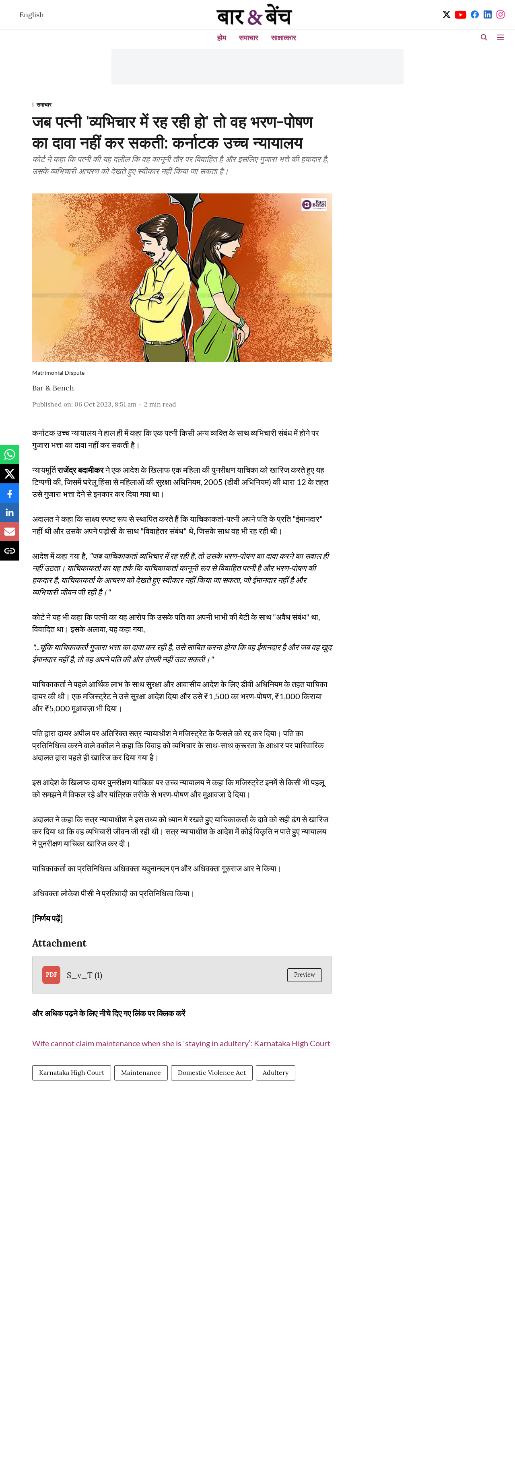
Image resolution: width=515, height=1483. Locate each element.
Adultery (275, 1072)
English (31, 14)
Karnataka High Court (71, 1072)
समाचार (248, 37)
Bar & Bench (53, 387)
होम (221, 37)
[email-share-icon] (9, 536)
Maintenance (141, 1072)
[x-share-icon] (9, 478)
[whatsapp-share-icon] (9, 458)
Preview (304, 974)
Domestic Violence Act (212, 1072)
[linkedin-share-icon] (9, 516)
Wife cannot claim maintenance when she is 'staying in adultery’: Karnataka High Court (181, 1043)
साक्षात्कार (283, 37)
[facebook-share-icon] (9, 497)
